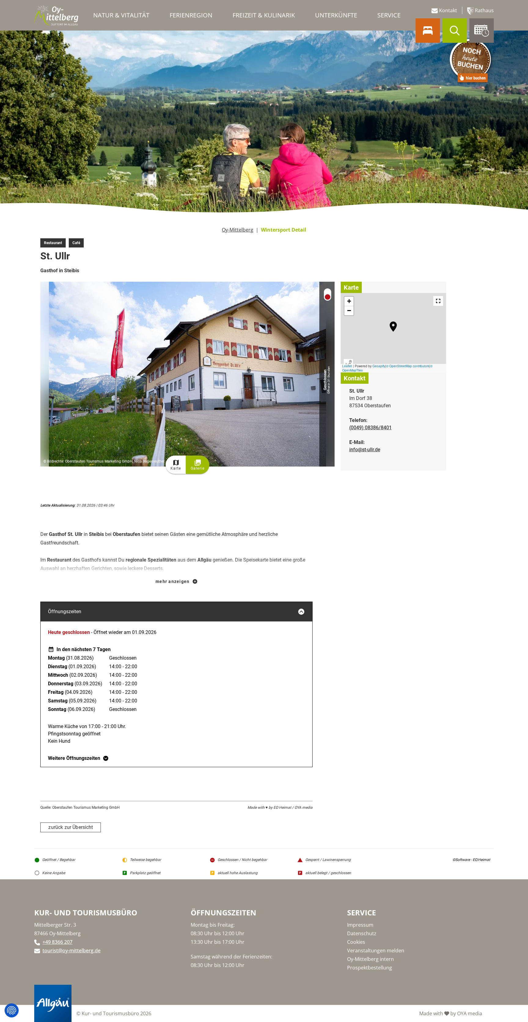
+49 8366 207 (57, 942)
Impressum (360, 924)
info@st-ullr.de (364, 449)
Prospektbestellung (369, 967)
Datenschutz (361, 933)
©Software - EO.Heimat (471, 860)
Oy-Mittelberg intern (370, 959)
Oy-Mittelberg (237, 229)
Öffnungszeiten (64, 611)
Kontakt (447, 10)
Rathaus (484, 10)
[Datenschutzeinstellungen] (12, 1010)
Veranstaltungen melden (375, 950)
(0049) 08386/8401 (370, 427)
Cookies (356, 942)
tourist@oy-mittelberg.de (71, 950)
